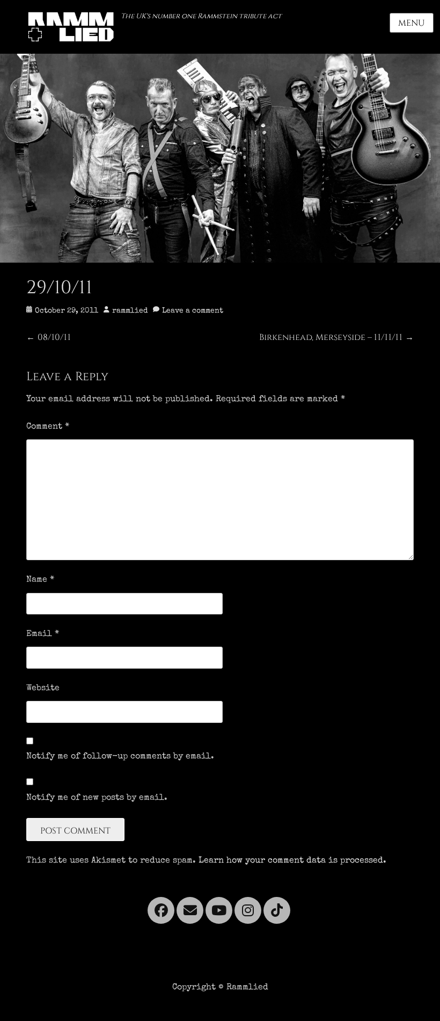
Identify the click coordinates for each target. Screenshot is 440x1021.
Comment (47, 427)
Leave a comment (192, 311)
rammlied (130, 311)
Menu (411, 23)
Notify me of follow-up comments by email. (120, 756)
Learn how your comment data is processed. (292, 861)
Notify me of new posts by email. (96, 798)
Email (42, 634)
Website (43, 688)
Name (40, 580)
